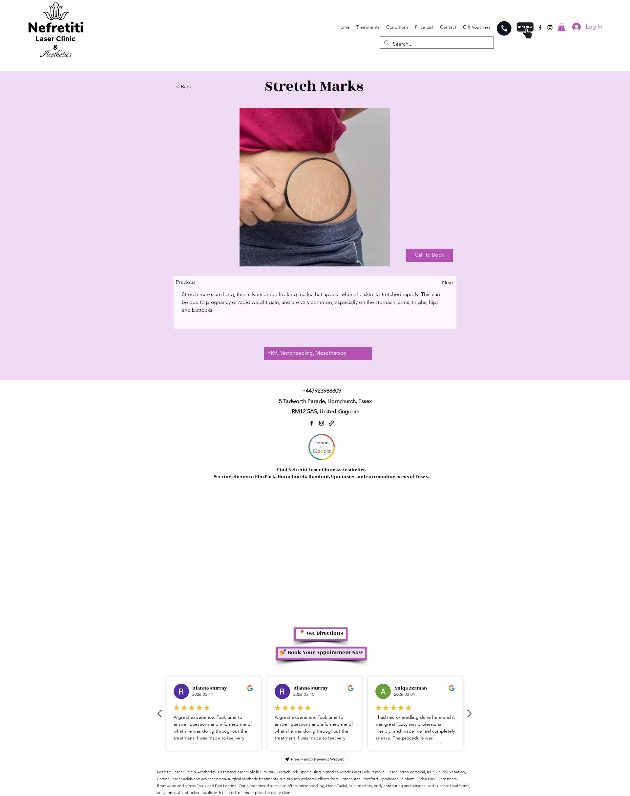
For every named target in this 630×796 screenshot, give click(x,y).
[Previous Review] (160, 713)
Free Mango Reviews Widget (317, 759)
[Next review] (469, 713)
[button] (561, 27)
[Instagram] (550, 27)
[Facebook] (540, 27)
